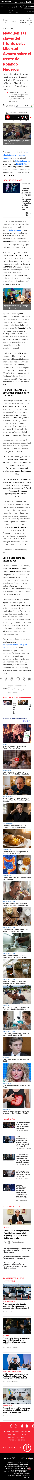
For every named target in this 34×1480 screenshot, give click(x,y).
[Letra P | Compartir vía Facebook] (18, 679)
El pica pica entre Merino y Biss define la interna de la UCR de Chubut (17, 1257)
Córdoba (11, 1437)
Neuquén (10, 686)
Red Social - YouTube (27, 1426)
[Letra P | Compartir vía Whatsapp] (6, 679)
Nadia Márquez (14, 230)
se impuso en (15, 155)
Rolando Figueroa (22, 161)
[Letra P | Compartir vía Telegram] (23, 679)
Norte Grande (21, 1437)
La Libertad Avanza (21, 686)
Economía (15, 1431)
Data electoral (15, 11)
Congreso (21, 1440)
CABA (9, 1434)
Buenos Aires (25, 1431)
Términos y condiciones (15, 1475)
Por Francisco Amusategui (9, 105)
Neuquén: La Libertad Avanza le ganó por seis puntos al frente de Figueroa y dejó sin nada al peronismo (19, 96)
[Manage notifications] (29, 1468)
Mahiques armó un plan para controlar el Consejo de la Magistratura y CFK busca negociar (17, 1250)
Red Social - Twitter (10, 1426)
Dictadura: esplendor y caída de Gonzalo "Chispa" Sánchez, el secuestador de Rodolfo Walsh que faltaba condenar (16, 1265)
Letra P (6, 21)
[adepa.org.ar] (24, 1458)
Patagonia (21, 690)
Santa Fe (15, 1434)
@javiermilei (25, 457)
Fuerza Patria (21, 164)
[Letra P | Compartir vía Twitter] (12, 679)
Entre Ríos (23, 1434)
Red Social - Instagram (21, 1426)
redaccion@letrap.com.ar (21, 1474)
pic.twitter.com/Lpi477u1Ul (19, 488)
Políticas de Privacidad (26, 1476)
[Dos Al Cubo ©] (9, 1458)
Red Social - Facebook (16, 1426)
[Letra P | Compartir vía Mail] (29, 679)
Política (14, 21)
